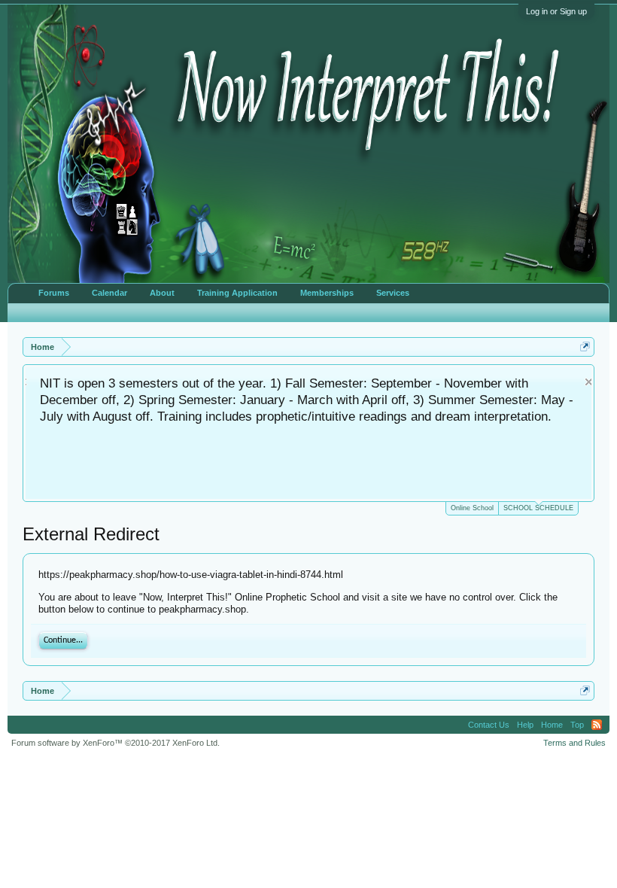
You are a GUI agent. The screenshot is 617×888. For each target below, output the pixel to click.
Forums (53, 292)
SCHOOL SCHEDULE (538, 508)
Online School (472, 508)
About (162, 292)
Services (392, 292)
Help (525, 724)
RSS (596, 724)
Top (577, 724)
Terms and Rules (574, 742)
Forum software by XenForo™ (115, 742)
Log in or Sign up (556, 11)
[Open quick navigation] (585, 346)
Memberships (327, 292)
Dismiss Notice (582, 382)
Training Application (237, 292)
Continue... (63, 640)
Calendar (109, 292)
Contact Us (488, 724)
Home (552, 724)
